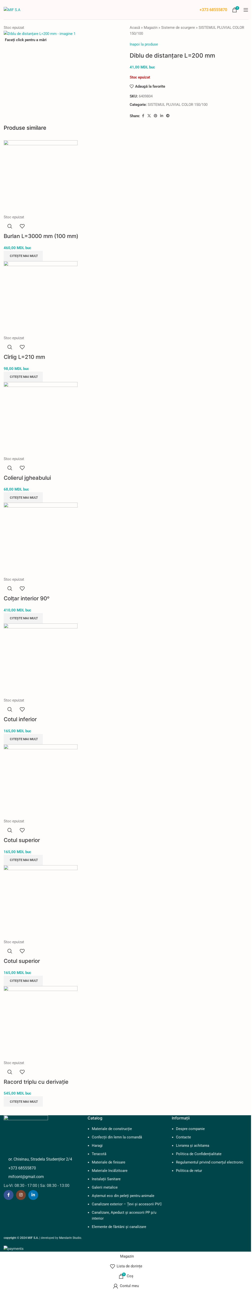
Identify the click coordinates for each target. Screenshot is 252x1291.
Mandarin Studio (70, 1238)
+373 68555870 (213, 9)
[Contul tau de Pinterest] (155, 115)
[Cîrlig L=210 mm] (41, 298)
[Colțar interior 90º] (41, 539)
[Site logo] (12, 9)
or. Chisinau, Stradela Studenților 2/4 (40, 1159)
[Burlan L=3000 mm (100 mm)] (41, 177)
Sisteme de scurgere (178, 27)
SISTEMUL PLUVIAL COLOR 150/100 (177, 104)
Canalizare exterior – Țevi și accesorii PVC (127, 1204)
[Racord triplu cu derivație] (41, 1022)
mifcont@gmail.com (26, 1176)
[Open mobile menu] (246, 10)
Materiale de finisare (108, 1162)
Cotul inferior (20, 719)
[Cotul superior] (41, 781)
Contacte (183, 1137)
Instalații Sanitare (106, 1179)
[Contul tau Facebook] (143, 115)
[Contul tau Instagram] (21, 1195)
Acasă (135, 27)
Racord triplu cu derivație (36, 1082)
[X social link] (149, 115)
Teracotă (99, 1154)
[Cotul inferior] (41, 660)
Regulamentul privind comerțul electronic (209, 1162)
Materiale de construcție (112, 1129)
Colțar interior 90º (26, 598)
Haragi (97, 1145)
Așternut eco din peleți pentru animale (123, 1196)
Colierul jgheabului (27, 478)
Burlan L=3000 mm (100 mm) (41, 236)
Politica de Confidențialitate (198, 1154)
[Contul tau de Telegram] (168, 115)
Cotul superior (22, 840)
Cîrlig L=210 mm (24, 357)
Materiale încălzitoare (109, 1170)
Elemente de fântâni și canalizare (119, 1227)
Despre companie (190, 1129)
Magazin (151, 27)
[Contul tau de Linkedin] (162, 115)
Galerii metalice (105, 1187)
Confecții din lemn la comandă (117, 1137)
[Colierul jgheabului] (41, 418)
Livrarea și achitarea (192, 1145)
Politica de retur (189, 1170)
